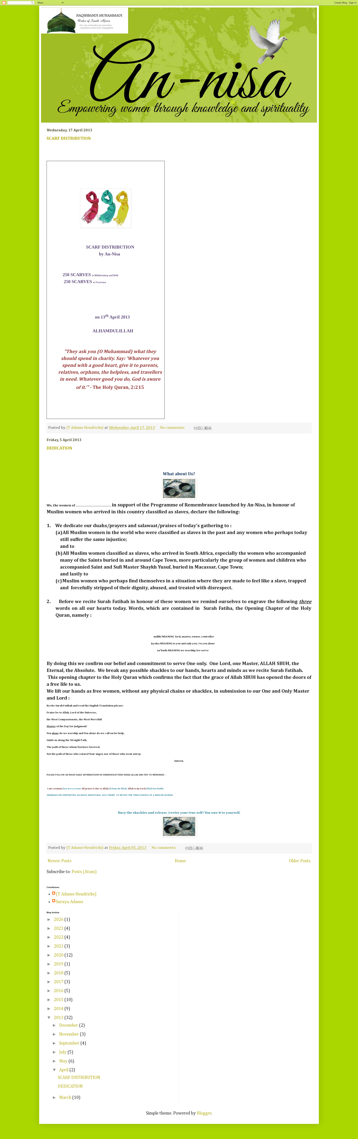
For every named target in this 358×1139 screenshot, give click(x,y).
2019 (59, 964)
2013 (59, 1017)
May (63, 1061)
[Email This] (195, 428)
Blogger (204, 1113)
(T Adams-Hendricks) (76, 894)
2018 (59, 973)
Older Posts (299, 861)
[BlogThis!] (199, 428)
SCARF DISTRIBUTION (69, 138)
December (69, 1025)
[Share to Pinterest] (210, 428)
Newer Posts (59, 861)
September (69, 1043)
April (64, 1070)
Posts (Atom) (84, 872)
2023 (59, 928)
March (65, 1097)
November (69, 1034)
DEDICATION (59, 448)
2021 (59, 946)
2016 (59, 991)
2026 (59, 919)
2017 (59, 982)
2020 (59, 955)
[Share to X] (203, 428)
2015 (59, 1000)
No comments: (173, 428)
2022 (59, 937)
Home (180, 861)
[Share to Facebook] (206, 428)
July (63, 1052)
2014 (59, 1009)
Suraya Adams (69, 902)
